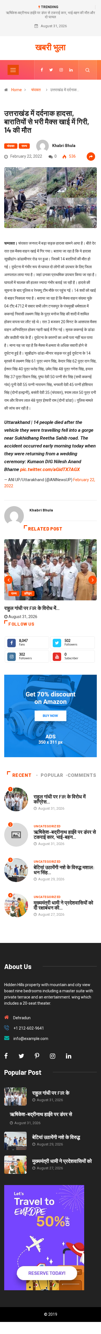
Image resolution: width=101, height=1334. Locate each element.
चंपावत (36, 90)
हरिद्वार (28, 593)
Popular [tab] (52, 775)
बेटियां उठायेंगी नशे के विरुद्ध (56, 1137)
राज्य (24, 146)
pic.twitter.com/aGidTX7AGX (50, 469)
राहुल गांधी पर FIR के (50, 1093)
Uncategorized (47, 826)
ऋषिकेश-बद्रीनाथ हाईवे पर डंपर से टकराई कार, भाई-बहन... (65, 834)
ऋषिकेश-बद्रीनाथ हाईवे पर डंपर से (41, 1114)
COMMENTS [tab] (82, 775)
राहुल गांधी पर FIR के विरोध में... (31, 608)
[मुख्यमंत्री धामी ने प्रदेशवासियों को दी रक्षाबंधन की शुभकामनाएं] (15, 1165)
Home (16, 90)
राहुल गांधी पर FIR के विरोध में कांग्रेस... (60, 799)
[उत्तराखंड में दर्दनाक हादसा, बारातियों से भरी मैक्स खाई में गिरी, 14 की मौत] (42, 70)
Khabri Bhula (63, 145)
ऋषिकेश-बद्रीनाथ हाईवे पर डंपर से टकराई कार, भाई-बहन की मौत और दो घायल (50, 15)
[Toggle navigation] (13, 70)
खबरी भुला (50, 47)
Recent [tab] (21, 775)
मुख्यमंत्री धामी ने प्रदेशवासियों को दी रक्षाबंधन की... (63, 905)
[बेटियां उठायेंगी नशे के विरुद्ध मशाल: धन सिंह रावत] (15, 1141)
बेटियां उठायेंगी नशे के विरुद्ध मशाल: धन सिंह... (64, 869)
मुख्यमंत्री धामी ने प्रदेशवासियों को (62, 1161)
